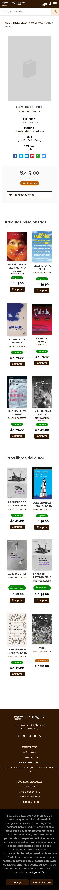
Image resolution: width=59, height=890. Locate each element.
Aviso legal (29, 786)
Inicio (7, 23)
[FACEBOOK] (19, 736)
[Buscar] (55, 11)
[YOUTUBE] (35, 736)
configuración (36, 872)
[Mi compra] (45, 3)
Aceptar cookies (41, 882)
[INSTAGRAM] (29, 736)
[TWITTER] (24, 736)
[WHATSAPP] (40, 736)
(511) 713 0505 (29, 752)
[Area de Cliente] (50, 3)
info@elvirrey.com (29, 757)
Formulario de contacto (29, 762)
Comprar (17, 289)
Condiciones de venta (29, 792)
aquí (51, 868)
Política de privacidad (29, 797)
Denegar (17, 882)
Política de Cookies (29, 802)
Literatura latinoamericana (28, 23)
